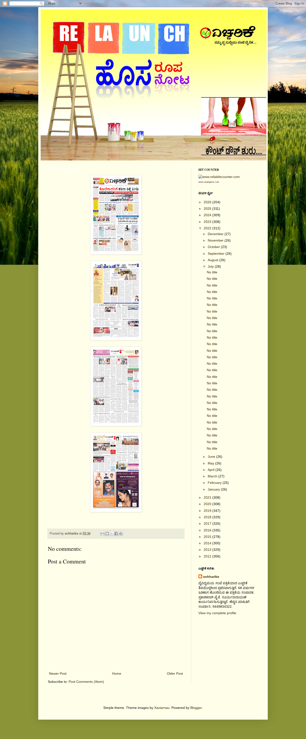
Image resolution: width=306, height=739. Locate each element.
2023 (208, 222)
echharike (211, 577)
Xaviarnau (161, 708)
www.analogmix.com (208, 182)
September (216, 253)
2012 (208, 556)
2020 (208, 504)
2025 (208, 208)
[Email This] (102, 533)
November (216, 240)
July (211, 266)
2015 (208, 537)
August (213, 260)
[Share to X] (111, 533)
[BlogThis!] (107, 533)
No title (212, 272)
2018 (208, 517)
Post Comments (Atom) (86, 682)
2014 (208, 543)
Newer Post (57, 673)
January (214, 489)
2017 (208, 523)
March (213, 476)
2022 (208, 228)
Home (116, 673)
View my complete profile (217, 613)
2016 (208, 530)
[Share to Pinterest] (120, 533)
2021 (208, 497)
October (214, 247)
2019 (208, 511)
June (212, 456)
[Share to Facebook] (116, 533)
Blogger (196, 708)
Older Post (175, 673)
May (211, 463)
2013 (208, 549)
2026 (208, 202)
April (211, 470)
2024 (208, 215)
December (216, 234)
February (215, 483)
